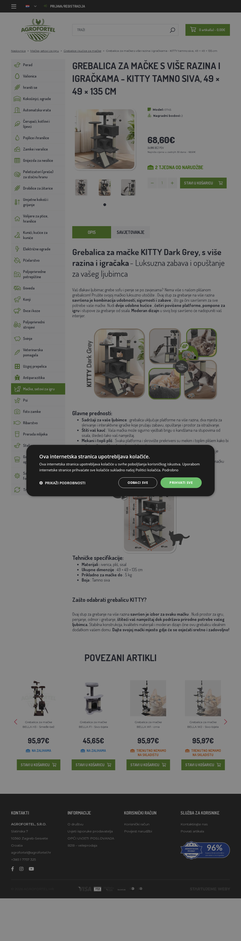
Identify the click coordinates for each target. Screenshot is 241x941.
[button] (62, 482)
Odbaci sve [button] (138, 482)
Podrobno (170, 469)
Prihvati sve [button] (181, 482)
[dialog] (120, 470)
